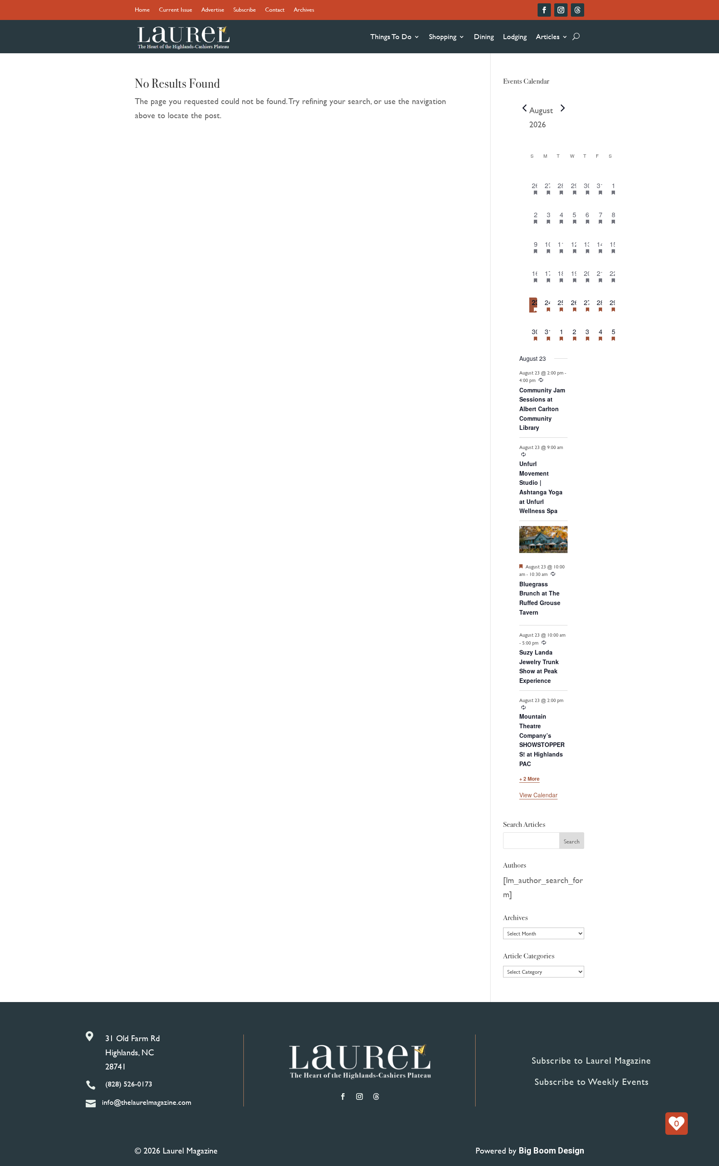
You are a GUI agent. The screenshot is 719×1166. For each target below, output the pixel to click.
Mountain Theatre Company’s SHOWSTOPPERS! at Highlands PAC (542, 739)
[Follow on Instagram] (561, 10)
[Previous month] (524, 108)
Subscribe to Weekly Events (592, 1081)
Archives (304, 10)
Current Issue (175, 10)
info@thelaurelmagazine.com (146, 1102)
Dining (484, 36)
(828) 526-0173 (128, 1083)
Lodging (515, 36)
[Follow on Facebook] (544, 10)
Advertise (212, 10)
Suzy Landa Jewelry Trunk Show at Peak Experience (539, 666)
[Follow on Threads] (577, 10)
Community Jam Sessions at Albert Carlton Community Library (542, 409)
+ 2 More (529, 778)
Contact (275, 10)
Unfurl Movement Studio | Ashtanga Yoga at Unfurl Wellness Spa (541, 487)
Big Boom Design (551, 1151)
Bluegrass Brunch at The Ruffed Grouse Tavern (539, 598)
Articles (548, 36)
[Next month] (563, 108)
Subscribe (244, 10)
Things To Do (391, 36)
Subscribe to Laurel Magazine (591, 1060)
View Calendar (538, 795)
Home (142, 10)
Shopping (442, 36)
